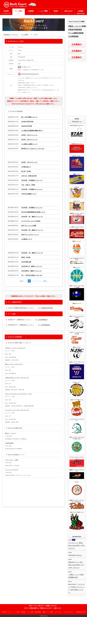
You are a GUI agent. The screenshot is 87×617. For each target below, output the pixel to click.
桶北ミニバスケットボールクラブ (14, 364)
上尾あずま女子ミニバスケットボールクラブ (17, 377)
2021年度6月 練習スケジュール (31, 271)
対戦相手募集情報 (75, 29)
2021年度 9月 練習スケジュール (32, 216)
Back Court (45, 615)
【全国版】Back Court (80, 12)
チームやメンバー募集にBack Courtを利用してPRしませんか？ (76, 545)
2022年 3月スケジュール (29, 135)
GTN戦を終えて (26, 167)
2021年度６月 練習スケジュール (31, 266)
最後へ (45, 281)
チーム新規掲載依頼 (41, 319)
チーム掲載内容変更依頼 (45, 308)
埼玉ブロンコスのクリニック (30, 234)
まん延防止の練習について (29, 144)
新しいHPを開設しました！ (29, 117)
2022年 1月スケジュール (29, 162)
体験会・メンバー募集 (48, 612)
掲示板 (56, 12)
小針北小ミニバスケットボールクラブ (15, 348)
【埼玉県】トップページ (6, 12)
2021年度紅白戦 (26, 262)
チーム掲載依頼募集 (76, 33)
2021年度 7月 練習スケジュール (32, 253)
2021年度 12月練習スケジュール (31, 180)
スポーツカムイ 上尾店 (11, 460)
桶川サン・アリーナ (10, 433)
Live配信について (26, 239)
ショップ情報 (43, 12)
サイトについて (58, 612)
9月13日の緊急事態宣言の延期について (33, 212)
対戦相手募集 (38, 612)
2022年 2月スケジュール (29, 139)
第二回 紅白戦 (26, 171)
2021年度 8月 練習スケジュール (32, 230)
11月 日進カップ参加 (28, 185)
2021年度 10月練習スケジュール (31, 207)
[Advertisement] (34, 156)
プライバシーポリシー (68, 612)
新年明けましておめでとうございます (32, 148)
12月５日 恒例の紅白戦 (28, 176)
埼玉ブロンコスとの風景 (28, 225)
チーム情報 (18, 12)
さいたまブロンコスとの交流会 (30, 221)
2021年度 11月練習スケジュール (31, 189)
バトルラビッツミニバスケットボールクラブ (17, 410)
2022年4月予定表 (26, 126)
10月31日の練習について (29, 194)
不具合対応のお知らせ (75, 555)
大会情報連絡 (73, 36)
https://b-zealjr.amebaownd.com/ (30, 74)
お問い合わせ (68, 12)
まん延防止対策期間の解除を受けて (32, 130)
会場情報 (31, 12)
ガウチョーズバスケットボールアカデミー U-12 (18, 394)
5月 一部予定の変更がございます (31, 275)
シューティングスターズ (11, 469)
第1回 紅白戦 (25, 257)
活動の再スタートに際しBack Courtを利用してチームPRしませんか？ (76, 564)
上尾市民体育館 (9, 443)
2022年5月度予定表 (27, 121)
